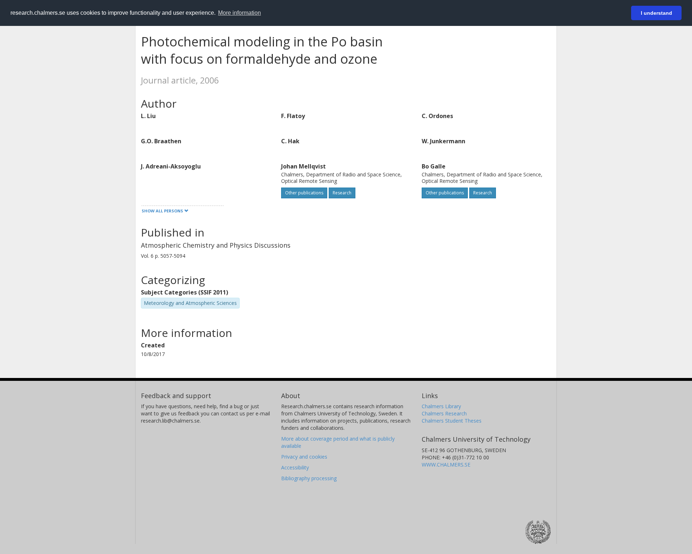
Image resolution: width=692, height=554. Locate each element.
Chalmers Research (444, 413)
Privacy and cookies (304, 456)
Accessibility (295, 467)
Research (342, 193)
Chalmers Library (441, 406)
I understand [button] (656, 13)
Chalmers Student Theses (452, 420)
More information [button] (239, 13)
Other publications (304, 193)
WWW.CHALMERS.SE (446, 464)
